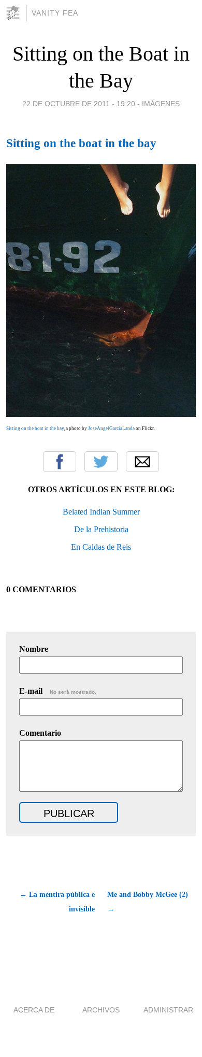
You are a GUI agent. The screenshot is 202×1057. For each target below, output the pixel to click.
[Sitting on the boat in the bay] (101, 414)
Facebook (59, 461)
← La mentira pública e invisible (57, 902)
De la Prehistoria (101, 529)
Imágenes (161, 103)
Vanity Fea (55, 13)
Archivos (101, 1010)
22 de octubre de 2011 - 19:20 (78, 103)
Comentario (40, 733)
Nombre (33, 649)
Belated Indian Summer (101, 511)
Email (142, 461)
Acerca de (33, 1010)
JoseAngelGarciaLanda (111, 428)
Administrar (168, 1010)
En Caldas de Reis (101, 546)
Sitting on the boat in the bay (81, 143)
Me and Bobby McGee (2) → (147, 902)
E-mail (57, 691)
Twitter (101, 461)
